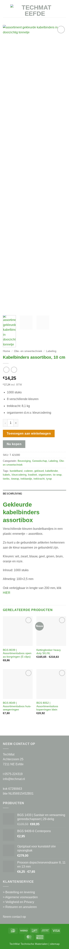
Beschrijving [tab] (12, 493)
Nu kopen (14, 444)
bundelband (16, 470)
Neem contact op (14, 916)
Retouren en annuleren (21, 907)
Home (6, 351)
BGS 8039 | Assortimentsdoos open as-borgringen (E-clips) (17, 653)
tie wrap (57, 474)
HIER (6, 592)
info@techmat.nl (14, 779)
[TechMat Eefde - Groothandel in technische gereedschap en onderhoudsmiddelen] (34, 10)
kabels (6, 474)
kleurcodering (19, 474)
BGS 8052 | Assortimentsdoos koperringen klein (47, 706)
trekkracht (39, 478)
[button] (5, 10)
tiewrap (15, 478)
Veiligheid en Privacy (19, 902)
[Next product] (6, 370)
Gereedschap (39, 460)
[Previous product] (14, 370)
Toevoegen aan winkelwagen (29, 433)
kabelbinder (51, 470)
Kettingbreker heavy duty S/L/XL (48, 652)
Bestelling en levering (20, 892)
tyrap (49, 478)
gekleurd (39, 470)
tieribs (6, 478)
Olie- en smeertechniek (28, 351)
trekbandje (26, 478)
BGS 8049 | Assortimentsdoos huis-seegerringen (17, 706)
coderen (28, 470)
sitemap (55, 943)
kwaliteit (32, 474)
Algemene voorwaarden (21, 897)
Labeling (51, 351)
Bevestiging (24, 460)
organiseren (45, 474)
